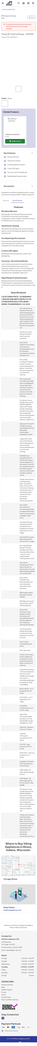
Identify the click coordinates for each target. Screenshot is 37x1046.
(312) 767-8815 (17, 947)
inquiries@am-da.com (13, 950)
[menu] (2, 3)
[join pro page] (23, 3)
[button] (18, 89)
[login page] (28, 3)
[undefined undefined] (15, 125)
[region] (18, 130)
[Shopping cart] (33, 3)
